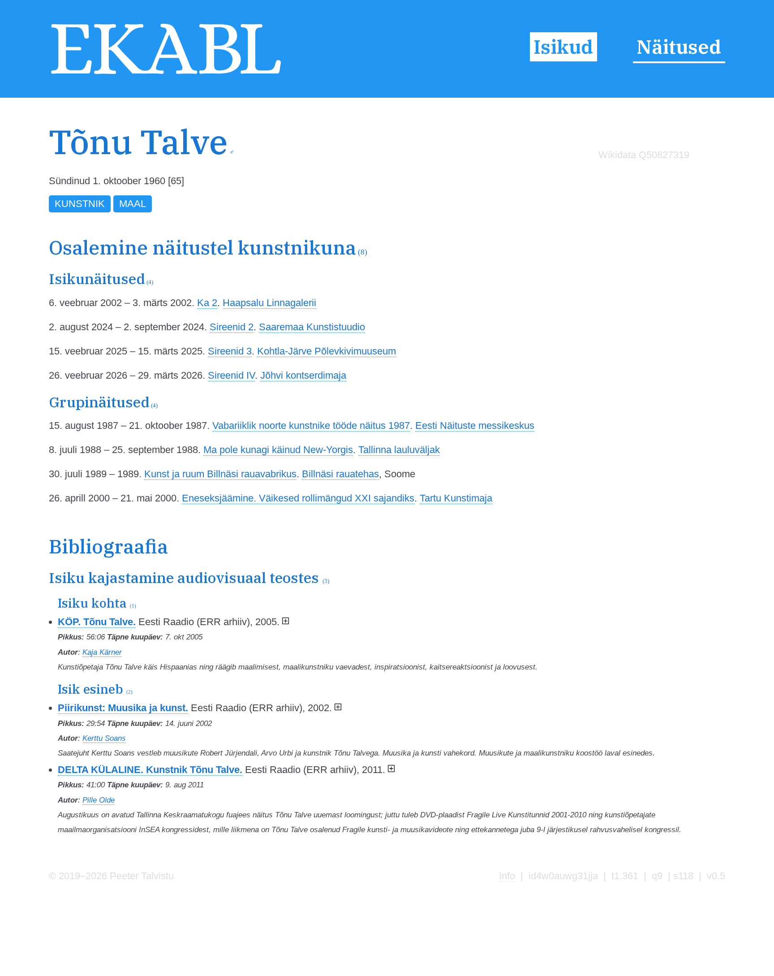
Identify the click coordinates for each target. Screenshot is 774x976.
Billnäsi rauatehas (340, 473)
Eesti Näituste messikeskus (474, 425)
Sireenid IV (231, 375)
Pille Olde (98, 799)
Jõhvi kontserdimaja (303, 375)
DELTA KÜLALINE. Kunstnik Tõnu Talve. (150, 769)
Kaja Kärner (102, 652)
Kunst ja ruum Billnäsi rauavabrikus (220, 473)
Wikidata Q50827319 (643, 154)
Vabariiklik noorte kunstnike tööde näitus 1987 (311, 425)
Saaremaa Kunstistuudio (312, 327)
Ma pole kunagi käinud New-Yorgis (278, 449)
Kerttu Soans (104, 738)
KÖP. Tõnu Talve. (97, 621)
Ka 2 (207, 302)
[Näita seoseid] (285, 621)
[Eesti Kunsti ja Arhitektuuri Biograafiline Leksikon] (166, 74)
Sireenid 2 (232, 327)
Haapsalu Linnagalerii (269, 302)
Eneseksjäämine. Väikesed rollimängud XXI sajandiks (298, 498)
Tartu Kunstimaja (456, 498)
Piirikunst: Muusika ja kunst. (123, 707)
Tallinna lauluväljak (399, 449)
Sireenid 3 (230, 351)
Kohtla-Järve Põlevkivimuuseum (326, 351)
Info (507, 875)
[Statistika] (641, 173)
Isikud (563, 46)
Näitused (678, 46)
